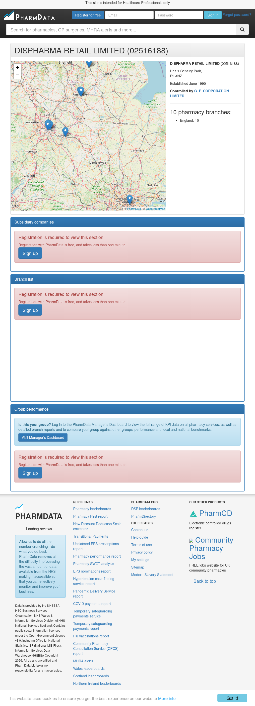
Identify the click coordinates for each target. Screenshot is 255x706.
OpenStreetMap (155, 209)
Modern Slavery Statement (152, 574)
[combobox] (121, 29)
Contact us (139, 529)
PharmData (134, 209)
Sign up (30, 253)
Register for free (88, 14)
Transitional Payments (90, 536)
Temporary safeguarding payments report (92, 626)
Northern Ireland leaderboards (97, 683)
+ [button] (17, 67)
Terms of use (141, 544)
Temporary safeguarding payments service (92, 613)
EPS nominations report (92, 571)
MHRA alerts (83, 660)
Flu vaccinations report (91, 635)
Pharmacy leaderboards (92, 508)
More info (167, 698)
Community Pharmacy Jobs (211, 547)
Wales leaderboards (89, 668)
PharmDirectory (143, 516)
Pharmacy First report (90, 516)
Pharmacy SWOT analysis (93, 563)
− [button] (17, 75)
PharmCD (214, 512)
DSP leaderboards (145, 508)
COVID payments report (92, 603)
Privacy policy (142, 552)
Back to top (204, 581)
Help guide (139, 537)
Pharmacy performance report (97, 556)
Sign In (212, 14)
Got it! (232, 698)
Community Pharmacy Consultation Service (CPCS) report (96, 648)
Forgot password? (237, 14)
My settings (140, 559)
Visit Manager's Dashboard (43, 437)
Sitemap (137, 567)
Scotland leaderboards (91, 675)
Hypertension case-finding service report (93, 581)
